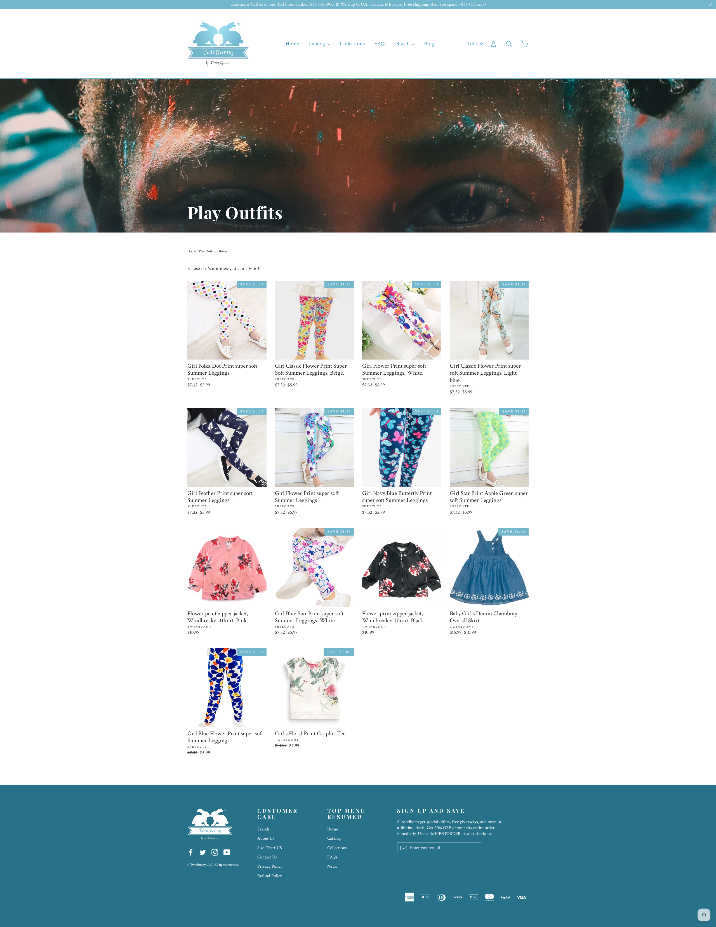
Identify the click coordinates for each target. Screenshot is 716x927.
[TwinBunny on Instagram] (214, 852)
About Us (265, 838)
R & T (403, 43)
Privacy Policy (269, 866)
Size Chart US (269, 848)
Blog (429, 43)
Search (263, 829)
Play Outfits (207, 251)
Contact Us (267, 857)
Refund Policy (269, 876)
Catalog (317, 43)
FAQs (380, 43)
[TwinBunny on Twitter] (202, 852)
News (332, 866)
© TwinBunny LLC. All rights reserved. (213, 865)
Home (292, 43)
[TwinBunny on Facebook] (190, 852)
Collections (352, 43)
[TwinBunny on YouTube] (226, 852)
